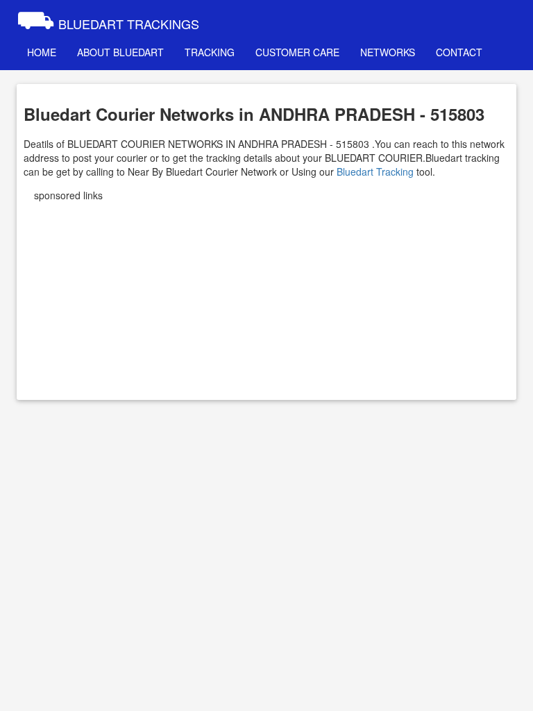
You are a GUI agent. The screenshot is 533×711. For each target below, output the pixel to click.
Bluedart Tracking (375, 171)
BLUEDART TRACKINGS (108, 17)
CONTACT (459, 52)
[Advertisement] (266, 296)
